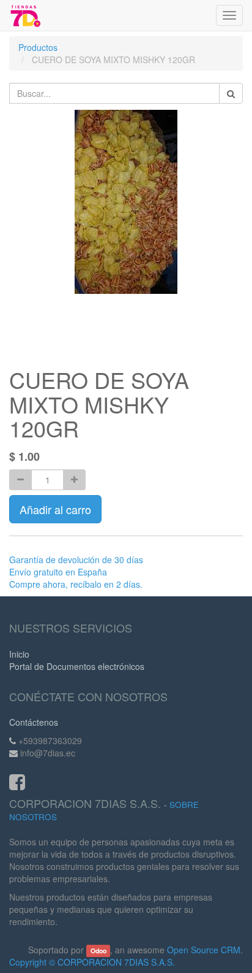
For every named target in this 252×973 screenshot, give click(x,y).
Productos (37, 47)
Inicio (19, 654)
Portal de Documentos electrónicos (76, 666)
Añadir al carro (55, 509)
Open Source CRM (203, 950)
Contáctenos (33, 722)
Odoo (98, 950)
